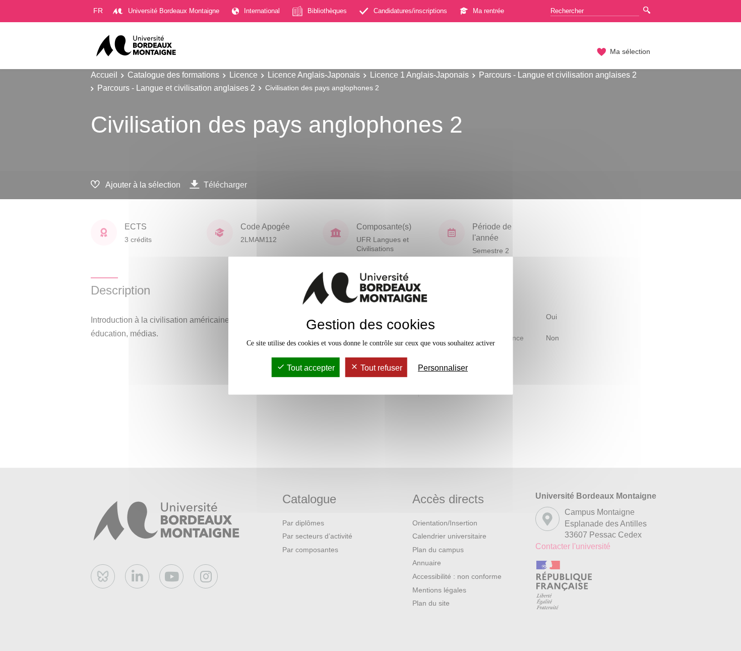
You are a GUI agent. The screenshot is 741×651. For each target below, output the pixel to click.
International (262, 11)
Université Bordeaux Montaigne (173, 11)
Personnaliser (443, 368)
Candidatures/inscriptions (410, 11)
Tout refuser (380, 368)
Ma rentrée (488, 11)
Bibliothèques (327, 11)
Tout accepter (310, 368)
